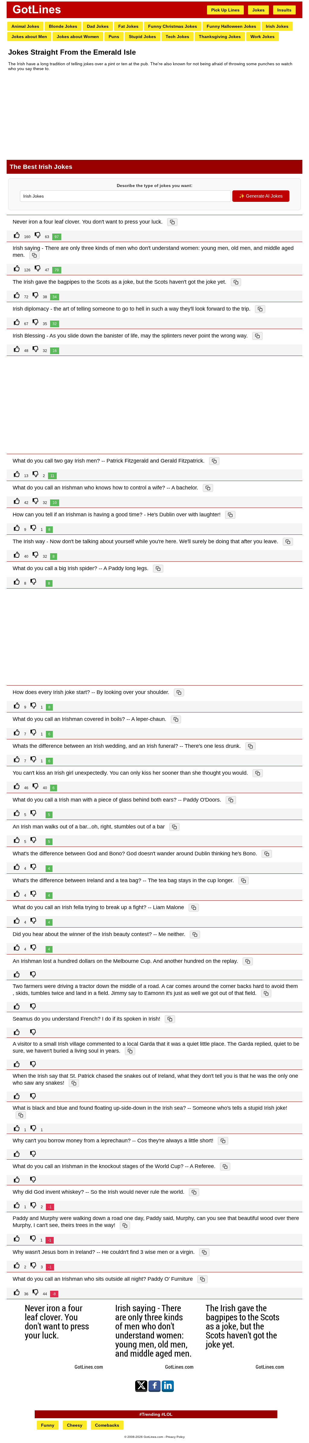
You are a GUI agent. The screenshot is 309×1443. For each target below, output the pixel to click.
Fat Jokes (128, 26)
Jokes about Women (78, 36)
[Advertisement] (154, 118)
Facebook (154, 1385)
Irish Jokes (277, 26)
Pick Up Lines (225, 10)
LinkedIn (168, 1385)
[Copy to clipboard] (172, 222)
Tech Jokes (177, 36)
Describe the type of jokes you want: (155, 185)
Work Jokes (262, 36)
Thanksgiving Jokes (220, 36)
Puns (114, 36)
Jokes (258, 10)
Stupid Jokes (142, 36)
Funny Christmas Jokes (172, 26)
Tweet (141, 1385)
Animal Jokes (25, 26)
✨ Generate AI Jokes (261, 196)
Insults (284, 10)
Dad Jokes (98, 26)
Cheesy (74, 1425)
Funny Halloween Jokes (231, 26)
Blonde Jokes (63, 26)
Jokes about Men (29, 36)
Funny (47, 1425)
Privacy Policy (175, 1436)
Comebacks (107, 1425)
